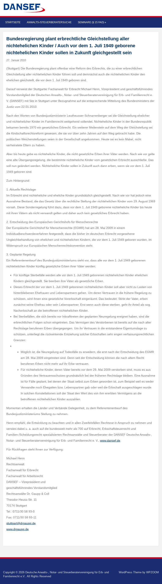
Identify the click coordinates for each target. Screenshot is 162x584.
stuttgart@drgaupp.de (21, 523)
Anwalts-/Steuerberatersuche (49, 22)
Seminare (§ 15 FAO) (92, 22)
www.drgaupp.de (17, 529)
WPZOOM (152, 572)
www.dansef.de (110, 440)
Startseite (12, 22)
